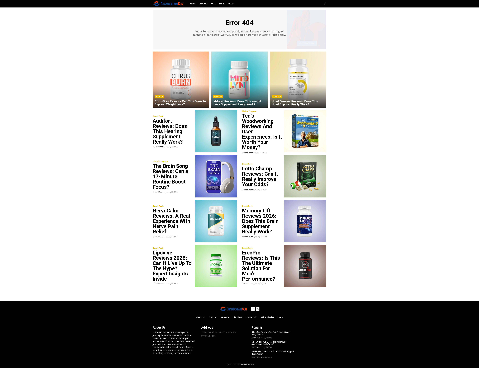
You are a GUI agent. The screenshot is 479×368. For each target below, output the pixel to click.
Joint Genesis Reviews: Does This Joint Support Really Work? (272, 352)
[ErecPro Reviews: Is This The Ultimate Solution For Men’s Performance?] (305, 266)
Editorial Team (158, 147)
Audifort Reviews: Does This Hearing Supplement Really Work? (170, 131)
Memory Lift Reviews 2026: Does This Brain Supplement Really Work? (260, 221)
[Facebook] (253, 309)
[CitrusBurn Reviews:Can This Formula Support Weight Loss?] (181, 80)
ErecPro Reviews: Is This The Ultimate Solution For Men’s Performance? (261, 266)
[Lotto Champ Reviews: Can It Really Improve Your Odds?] (305, 176)
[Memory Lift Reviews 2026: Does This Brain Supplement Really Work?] (305, 221)
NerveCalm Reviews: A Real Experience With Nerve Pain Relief (171, 221)
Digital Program (249, 111)
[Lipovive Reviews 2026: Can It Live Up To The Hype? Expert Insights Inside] (216, 266)
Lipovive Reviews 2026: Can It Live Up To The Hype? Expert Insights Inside (172, 266)
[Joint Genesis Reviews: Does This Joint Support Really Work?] (298, 80)
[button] (325, 3)
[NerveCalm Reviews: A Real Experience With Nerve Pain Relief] (216, 221)
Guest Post (159, 96)
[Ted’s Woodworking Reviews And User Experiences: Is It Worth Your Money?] (305, 131)
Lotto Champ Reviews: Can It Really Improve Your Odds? (260, 176)
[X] (257, 309)
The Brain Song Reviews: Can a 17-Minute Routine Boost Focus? (170, 176)
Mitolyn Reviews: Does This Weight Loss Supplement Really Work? (269, 343)
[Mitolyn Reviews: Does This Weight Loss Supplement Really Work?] (239, 80)
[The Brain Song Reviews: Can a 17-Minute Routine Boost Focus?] (216, 176)
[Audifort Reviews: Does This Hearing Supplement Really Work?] (216, 131)
